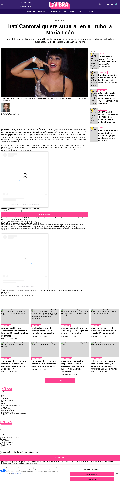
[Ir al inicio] (60, 389)
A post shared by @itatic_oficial (25, 286)
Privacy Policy (6, 409)
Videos (90, 11)
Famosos (31, 11)
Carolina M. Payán (10, 113)
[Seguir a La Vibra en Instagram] (108, 4)
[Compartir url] (3, 126)
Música (72, 11)
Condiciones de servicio (69, 218)
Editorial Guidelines (8, 410)
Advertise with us (7, 412)
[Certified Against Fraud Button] (8, 415)
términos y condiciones (22, 219)
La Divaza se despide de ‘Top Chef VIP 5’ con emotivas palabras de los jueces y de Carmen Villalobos (73, 366)
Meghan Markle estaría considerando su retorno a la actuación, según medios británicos (108, 117)
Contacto (4, 407)
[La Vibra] (60, 5)
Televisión (43, 11)
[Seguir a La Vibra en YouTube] (112, 4)
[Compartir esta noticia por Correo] (17, 116)
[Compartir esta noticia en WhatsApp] (3, 116)
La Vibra (56, 20)
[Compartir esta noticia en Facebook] (8, 116)
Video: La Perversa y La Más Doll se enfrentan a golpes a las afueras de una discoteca (108, 135)
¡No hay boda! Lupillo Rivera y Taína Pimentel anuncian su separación (42, 330)
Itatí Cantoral (5, 129)
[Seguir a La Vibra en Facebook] (100, 4)
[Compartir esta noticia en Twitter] (13, 116)
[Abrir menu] (2, 4)
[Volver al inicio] (6, 421)
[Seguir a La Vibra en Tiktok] (116, 4)
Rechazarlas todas (91, 474)
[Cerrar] (117, 474)
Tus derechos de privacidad (92, 469)
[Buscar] (3, 434)
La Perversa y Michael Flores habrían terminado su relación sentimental (107, 61)
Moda (81, 11)
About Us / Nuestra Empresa (10, 405)
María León (64, 134)
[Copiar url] (5, 122)
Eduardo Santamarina (11, 136)
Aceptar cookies (92, 479)
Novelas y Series (58, 11)
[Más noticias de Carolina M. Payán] (5, 104)
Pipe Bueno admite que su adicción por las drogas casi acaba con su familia (75, 330)
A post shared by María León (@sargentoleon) (25, 204)
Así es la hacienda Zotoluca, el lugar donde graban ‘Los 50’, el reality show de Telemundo (107, 98)
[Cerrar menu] (2, 427)
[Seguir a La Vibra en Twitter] (104, 4)
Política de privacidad (43, 218)
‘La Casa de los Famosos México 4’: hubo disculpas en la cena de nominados (43, 363)
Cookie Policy (16, 473)
